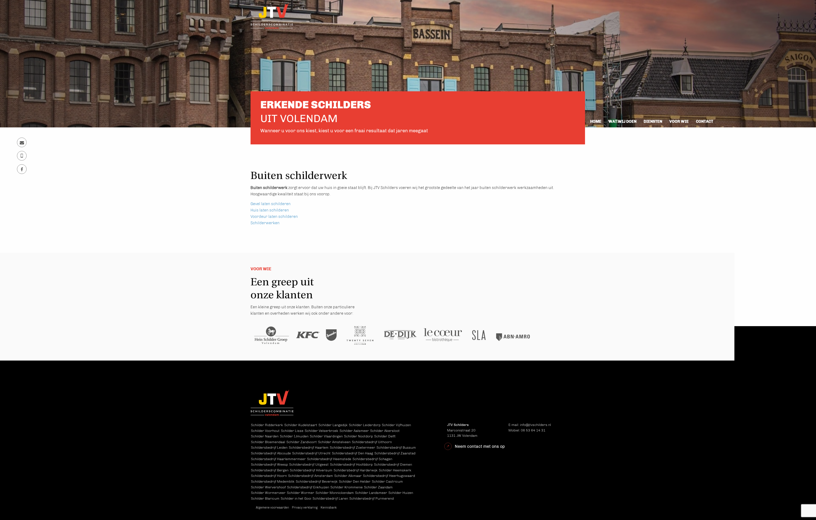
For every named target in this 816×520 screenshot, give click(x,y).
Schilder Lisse (292, 431)
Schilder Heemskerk (395, 470)
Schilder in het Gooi (296, 498)
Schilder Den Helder (355, 481)
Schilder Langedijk (333, 425)
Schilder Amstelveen (334, 442)
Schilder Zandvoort (301, 442)
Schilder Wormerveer (268, 493)
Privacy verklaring (305, 507)
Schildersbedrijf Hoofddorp (351, 464)
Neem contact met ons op (480, 446)
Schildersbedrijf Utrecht (311, 453)
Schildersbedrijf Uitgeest (309, 464)
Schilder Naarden (265, 436)
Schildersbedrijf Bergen (270, 470)
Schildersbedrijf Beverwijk (317, 481)
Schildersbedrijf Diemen (393, 464)
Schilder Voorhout (265, 431)
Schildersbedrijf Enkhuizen (308, 487)
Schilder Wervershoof (268, 487)
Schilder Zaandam (378, 487)
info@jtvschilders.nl (535, 425)
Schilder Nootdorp (358, 436)
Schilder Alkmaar (348, 476)
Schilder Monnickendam (335, 493)
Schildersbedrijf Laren (330, 498)
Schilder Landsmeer (371, 493)
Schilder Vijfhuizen (396, 425)
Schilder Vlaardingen (326, 436)
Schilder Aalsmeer (354, 431)
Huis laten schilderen (270, 210)
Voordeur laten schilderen (274, 216)
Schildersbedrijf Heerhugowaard (389, 476)
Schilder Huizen (400, 493)
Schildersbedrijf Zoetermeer (352, 447)
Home (595, 121)
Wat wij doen (622, 121)
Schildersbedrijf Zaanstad (394, 453)
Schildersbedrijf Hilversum (311, 470)
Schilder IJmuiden (294, 436)
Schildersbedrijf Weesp (269, 464)
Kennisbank (329, 507)
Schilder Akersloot (385, 431)
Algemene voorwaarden (272, 507)
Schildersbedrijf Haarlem (309, 447)
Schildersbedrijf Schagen (372, 459)
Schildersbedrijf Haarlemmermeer (278, 459)
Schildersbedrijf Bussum (396, 447)
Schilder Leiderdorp (365, 425)
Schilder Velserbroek (321, 431)
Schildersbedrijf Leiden (269, 447)
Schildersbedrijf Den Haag (352, 453)
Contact (704, 121)
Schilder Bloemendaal (268, 442)
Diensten (653, 121)
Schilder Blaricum (265, 498)
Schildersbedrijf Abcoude (271, 453)
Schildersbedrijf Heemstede (329, 459)
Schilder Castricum (387, 481)
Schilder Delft (385, 436)
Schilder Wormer (300, 493)
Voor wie (679, 121)
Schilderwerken (265, 223)
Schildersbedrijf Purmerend (371, 498)
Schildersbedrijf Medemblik (273, 481)
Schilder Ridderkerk (267, 425)
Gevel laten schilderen (271, 204)
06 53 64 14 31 (533, 430)
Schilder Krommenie (346, 487)
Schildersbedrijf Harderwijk (356, 470)
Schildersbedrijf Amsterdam (310, 476)
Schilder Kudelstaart (300, 425)
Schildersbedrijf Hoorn (269, 476)
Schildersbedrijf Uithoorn (372, 442)
